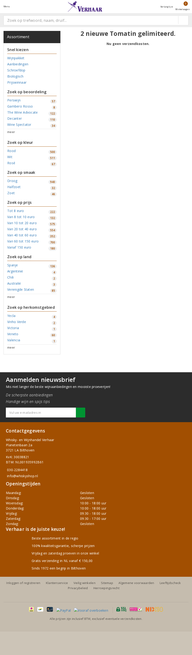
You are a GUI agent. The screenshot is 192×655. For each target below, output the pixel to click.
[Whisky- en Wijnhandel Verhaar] (85, 6)
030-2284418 (17, 470)
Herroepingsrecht (106, 588)
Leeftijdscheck (170, 583)
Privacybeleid (78, 588)
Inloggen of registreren (23, 583)
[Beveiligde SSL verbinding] (136, 609)
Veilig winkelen (85, 583)
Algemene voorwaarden (136, 583)
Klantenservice (57, 583)
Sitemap (107, 583)
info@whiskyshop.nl (22, 476)
